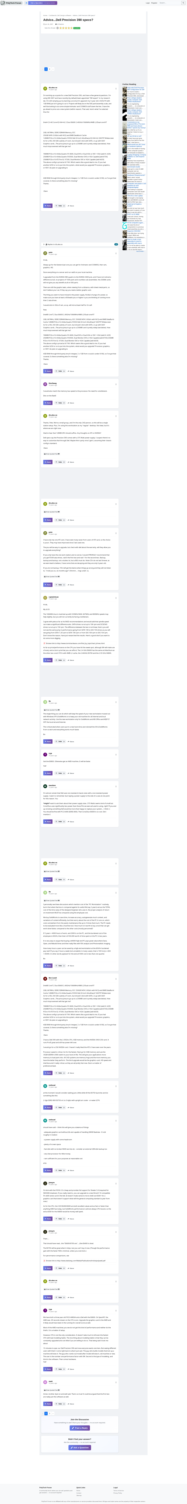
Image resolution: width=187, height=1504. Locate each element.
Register (154, 3)
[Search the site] (183, 3)
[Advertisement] (93, 50)
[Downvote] (64, 205)
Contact (78, 1493)
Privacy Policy (117, 1493)
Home (45, 15)
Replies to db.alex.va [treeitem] (82, 244)
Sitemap (79, 1495)
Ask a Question (81, 1447)
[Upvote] (56, 205)
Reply (49, 206)
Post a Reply (81, 1428)
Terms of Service (118, 1490)
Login (148, 3)
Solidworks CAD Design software (60, 15)
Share (72, 206)
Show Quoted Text (51, 454)
